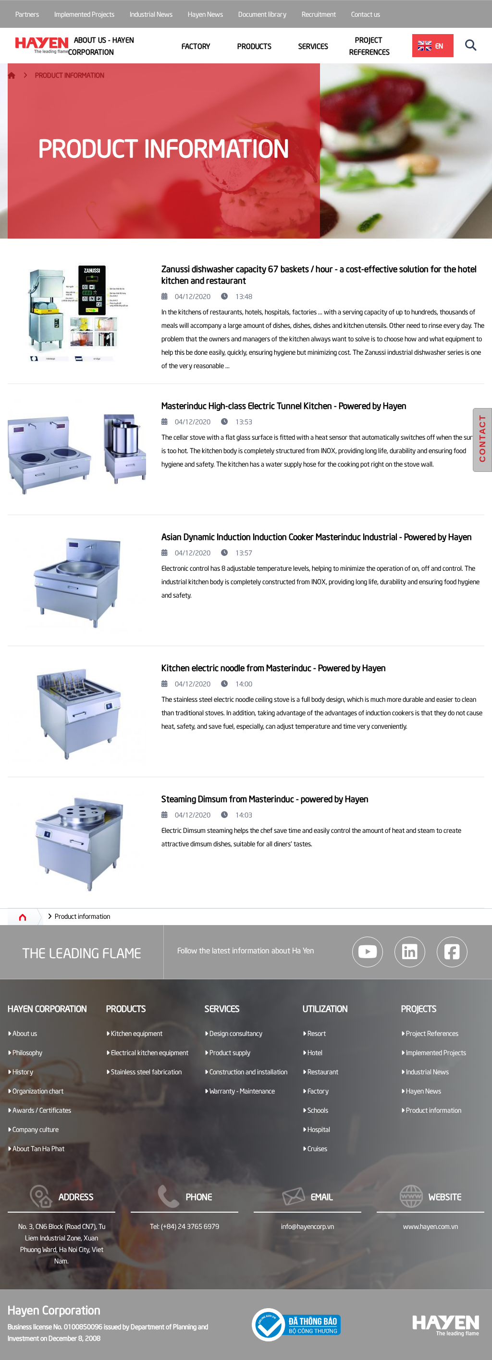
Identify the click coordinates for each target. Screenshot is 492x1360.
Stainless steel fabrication (146, 1071)
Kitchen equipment (136, 1032)
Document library (262, 13)
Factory (317, 1090)
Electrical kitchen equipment (149, 1052)
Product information (82, 915)
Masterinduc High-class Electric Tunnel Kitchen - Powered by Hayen (283, 405)
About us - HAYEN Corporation (101, 45)
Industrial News (151, 13)
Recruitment (319, 13)
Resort (316, 1032)
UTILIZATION (325, 1008)
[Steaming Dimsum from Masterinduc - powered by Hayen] (77, 844)
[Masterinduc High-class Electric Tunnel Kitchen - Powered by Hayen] (77, 451)
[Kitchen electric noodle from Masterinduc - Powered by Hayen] (77, 713)
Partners (27, 13)
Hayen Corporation (47, 1008)
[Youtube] (367, 952)
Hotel (314, 1052)
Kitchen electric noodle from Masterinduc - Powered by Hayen (273, 667)
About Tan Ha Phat (37, 1148)
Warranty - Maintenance (241, 1090)
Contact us (365, 13)
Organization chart (37, 1090)
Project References (369, 45)
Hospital (318, 1128)
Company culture (35, 1128)
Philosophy (26, 1052)
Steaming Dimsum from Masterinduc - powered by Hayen (265, 798)
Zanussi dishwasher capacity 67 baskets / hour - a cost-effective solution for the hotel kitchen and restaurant (319, 274)
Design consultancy (235, 1032)
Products (254, 45)
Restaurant (322, 1071)
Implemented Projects (84, 13)
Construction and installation (247, 1071)
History (22, 1071)
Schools (317, 1109)
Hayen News (205, 13)
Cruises (316, 1148)
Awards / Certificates (41, 1109)
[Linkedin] (409, 952)
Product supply (229, 1052)
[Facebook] (452, 952)
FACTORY (196, 45)
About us (24, 1032)
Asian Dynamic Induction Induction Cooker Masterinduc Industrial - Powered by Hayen (316, 536)
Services (313, 45)
